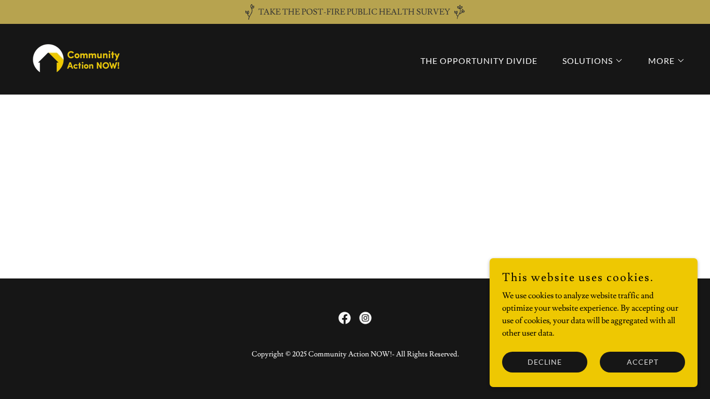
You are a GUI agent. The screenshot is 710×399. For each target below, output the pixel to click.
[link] (78, 57)
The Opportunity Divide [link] (478, 60)
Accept (643, 361)
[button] (588, 61)
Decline (545, 361)
